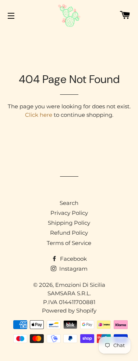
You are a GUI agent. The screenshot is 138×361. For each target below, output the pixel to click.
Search (69, 202)
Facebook (73, 258)
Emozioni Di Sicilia (80, 284)
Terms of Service (69, 242)
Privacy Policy (69, 212)
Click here (38, 114)
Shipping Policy (69, 222)
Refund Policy (69, 232)
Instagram (73, 268)
